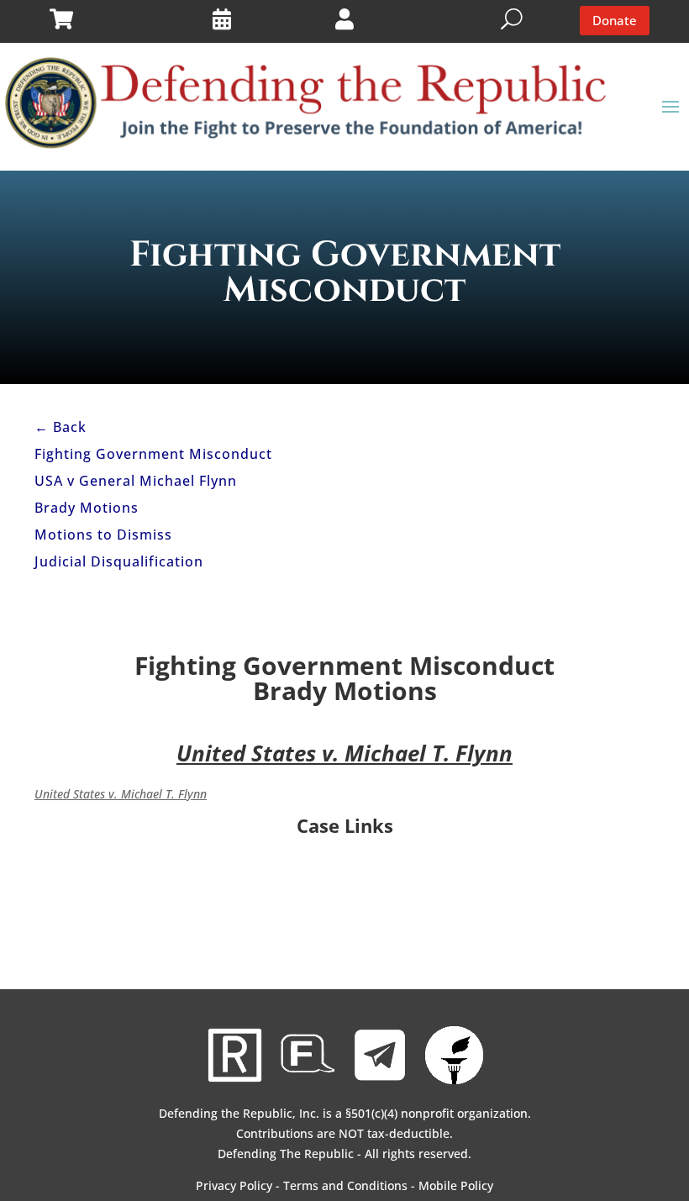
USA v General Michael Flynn (135, 480)
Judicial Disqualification (118, 561)
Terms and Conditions (345, 1185)
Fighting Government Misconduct (153, 454)
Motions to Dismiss (103, 534)
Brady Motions (86, 507)
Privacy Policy (234, 1185)
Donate (614, 20)
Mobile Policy (455, 1185)
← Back (60, 427)
